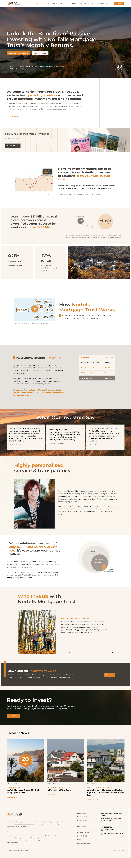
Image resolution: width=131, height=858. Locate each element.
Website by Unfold (118, 850)
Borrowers (52, 3)
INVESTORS (81, 813)
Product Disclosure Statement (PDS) (24, 824)
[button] (34, 309)
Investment (52, 787)
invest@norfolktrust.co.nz (13, 826)
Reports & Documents (68, 3)
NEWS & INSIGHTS (84, 832)
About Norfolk (86, 3)
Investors (39, 3)
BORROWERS (82, 826)
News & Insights (102, 3)
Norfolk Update (14, 787)
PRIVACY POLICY (83, 844)
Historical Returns (83, 817)
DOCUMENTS (82, 836)
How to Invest (82, 821)
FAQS (79, 840)
